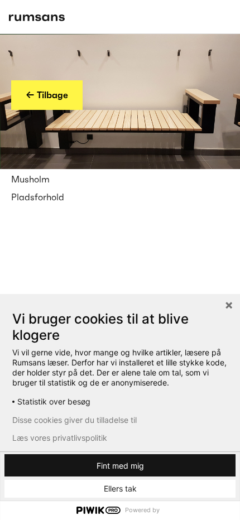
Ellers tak (120, 488)
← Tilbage (47, 94)
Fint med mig (120, 465)
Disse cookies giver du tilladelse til (74, 420)
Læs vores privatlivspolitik (59, 438)
